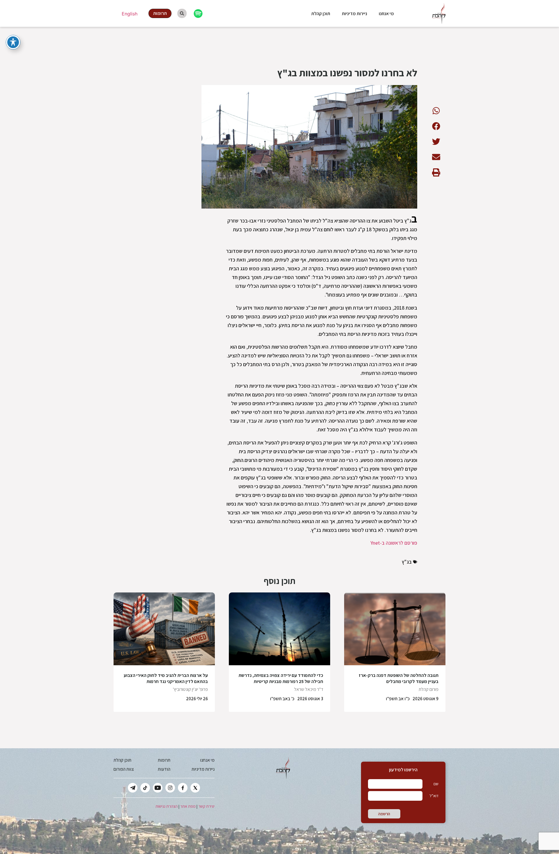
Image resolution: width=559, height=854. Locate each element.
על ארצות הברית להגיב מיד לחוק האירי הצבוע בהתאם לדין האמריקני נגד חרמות (166, 678)
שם (436, 783)
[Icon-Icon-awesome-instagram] (170, 788)
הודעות (164, 769)
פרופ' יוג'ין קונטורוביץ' (190, 689)
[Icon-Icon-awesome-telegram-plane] (132, 788)
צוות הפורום (124, 769)
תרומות (164, 760)
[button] (436, 110)
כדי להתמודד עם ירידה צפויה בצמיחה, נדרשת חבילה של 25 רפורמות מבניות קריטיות (280, 678)
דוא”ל (433, 795)
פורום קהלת (428, 689)
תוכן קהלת (320, 13)
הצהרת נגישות (166, 806)
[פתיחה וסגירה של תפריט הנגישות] (13, 42)
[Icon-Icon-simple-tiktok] (145, 788)
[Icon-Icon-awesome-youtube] (157, 788)
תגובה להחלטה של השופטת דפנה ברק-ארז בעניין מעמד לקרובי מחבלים (398, 678)
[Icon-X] (195, 788)
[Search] (182, 13)
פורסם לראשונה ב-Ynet (393, 542)
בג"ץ (407, 561)
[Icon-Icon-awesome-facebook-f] (182, 788)
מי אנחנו (386, 13)
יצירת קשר (206, 806)
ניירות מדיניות (354, 13)
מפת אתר (188, 806)
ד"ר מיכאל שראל (308, 689)
